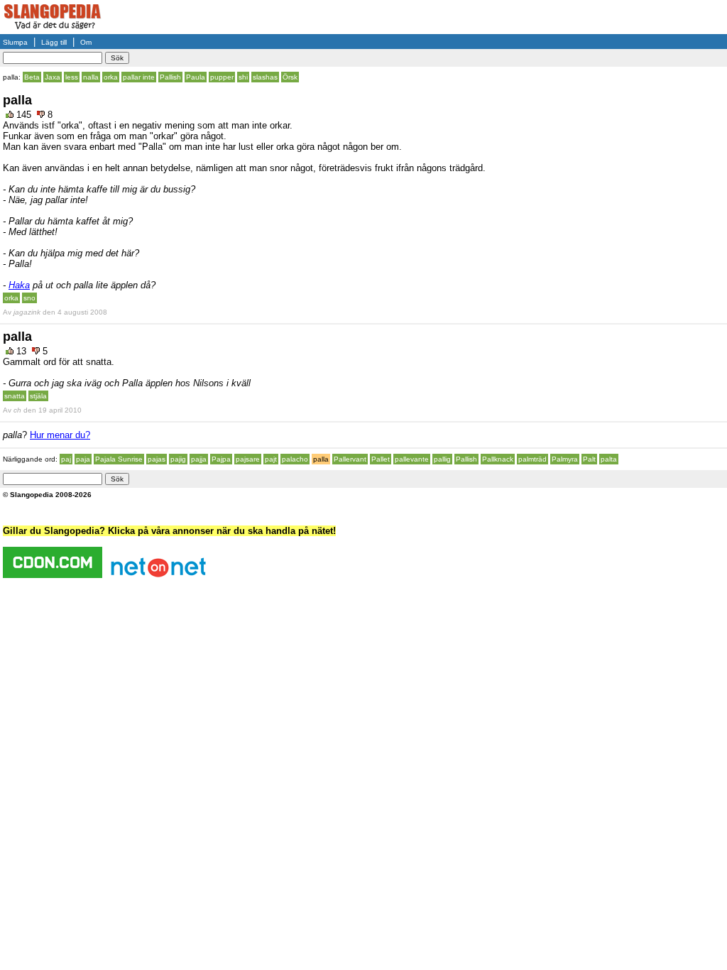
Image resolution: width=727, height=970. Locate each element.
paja (83, 459)
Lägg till (54, 42)
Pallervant (350, 459)
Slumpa (15, 42)
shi (243, 77)
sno (29, 298)
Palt (589, 459)
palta (609, 459)
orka (111, 77)
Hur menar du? (60, 435)
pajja (199, 459)
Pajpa (221, 459)
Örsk (290, 77)
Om (86, 42)
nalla (91, 77)
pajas (156, 459)
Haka (19, 285)
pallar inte (139, 77)
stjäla (38, 396)
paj (66, 459)
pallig (442, 459)
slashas (265, 77)
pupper (222, 77)
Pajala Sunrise (119, 459)
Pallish (170, 77)
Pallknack (497, 459)
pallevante (412, 459)
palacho (295, 459)
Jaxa (52, 77)
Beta (32, 77)
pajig (178, 459)
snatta (14, 396)
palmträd (532, 459)
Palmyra (565, 459)
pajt (271, 459)
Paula (195, 77)
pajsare (248, 459)
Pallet (380, 459)
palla (321, 459)
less (71, 77)
